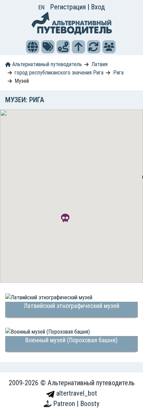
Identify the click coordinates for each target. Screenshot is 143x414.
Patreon (65, 403)
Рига (118, 72)
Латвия (99, 64)
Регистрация (68, 7)
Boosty (89, 403)
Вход (98, 7)
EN (41, 7)
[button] (32, 47)
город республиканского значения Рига (59, 72)
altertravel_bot (75, 393)
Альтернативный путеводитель (46, 64)
